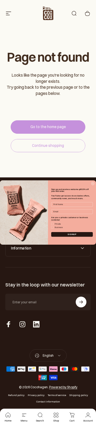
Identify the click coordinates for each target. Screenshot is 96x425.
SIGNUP (71, 234)
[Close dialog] (92, 183)
